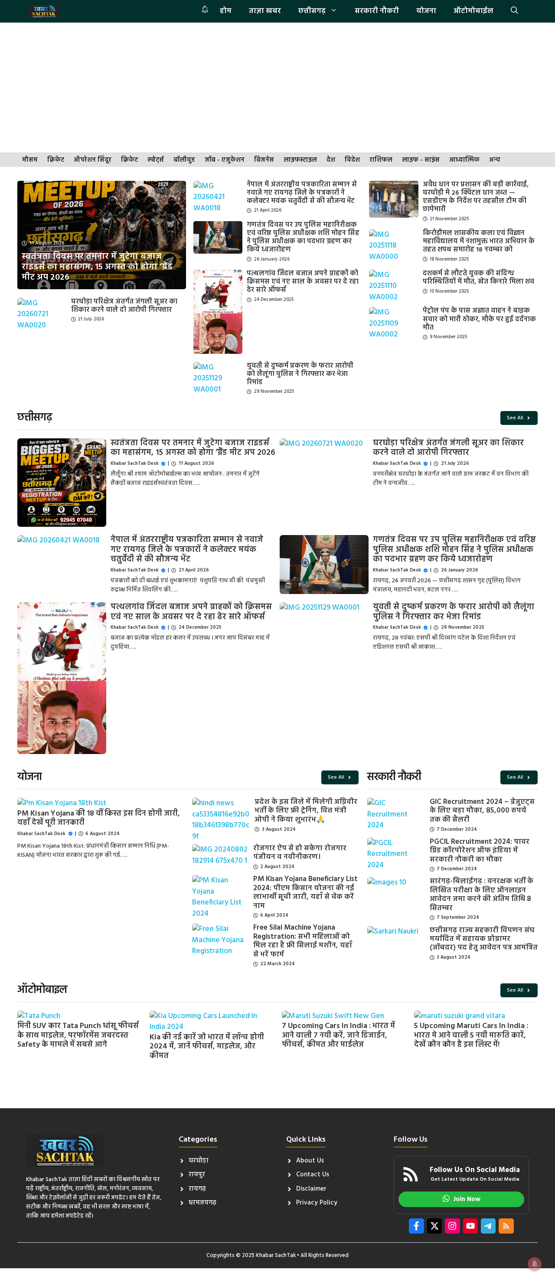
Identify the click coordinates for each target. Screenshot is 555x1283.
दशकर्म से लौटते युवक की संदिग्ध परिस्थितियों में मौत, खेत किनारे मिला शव (478, 277)
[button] (514, 11)
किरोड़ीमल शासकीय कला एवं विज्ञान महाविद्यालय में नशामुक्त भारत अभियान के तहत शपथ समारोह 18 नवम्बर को (479, 241)
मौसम (30, 160)
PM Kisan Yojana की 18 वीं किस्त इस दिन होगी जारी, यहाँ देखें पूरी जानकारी (98, 818)
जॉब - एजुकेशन (225, 160)
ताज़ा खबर (265, 11)
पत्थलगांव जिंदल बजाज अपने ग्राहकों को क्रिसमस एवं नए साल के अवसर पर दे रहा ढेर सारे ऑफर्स (303, 282)
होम (226, 11)
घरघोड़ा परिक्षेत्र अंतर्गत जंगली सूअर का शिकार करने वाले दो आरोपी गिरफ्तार (124, 306)
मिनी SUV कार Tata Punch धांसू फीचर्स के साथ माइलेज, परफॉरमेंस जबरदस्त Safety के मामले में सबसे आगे (78, 1035)
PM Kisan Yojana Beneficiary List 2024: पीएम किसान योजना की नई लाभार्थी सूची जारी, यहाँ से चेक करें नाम (305, 892)
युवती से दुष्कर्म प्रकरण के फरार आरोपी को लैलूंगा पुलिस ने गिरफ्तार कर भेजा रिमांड (300, 374)
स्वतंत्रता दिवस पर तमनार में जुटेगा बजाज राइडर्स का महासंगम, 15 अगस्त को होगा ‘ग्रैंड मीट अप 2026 (193, 448)
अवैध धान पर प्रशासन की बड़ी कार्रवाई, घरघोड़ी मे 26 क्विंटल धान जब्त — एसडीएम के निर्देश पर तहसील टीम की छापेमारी (476, 197)
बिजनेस (264, 160)
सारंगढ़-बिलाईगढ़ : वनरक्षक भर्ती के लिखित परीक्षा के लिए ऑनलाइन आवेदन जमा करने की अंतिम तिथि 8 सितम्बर (481, 894)
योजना (426, 11)
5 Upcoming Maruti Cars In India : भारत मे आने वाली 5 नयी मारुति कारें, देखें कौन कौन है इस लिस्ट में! (471, 1035)
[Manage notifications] (535, 1264)
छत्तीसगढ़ (312, 11)
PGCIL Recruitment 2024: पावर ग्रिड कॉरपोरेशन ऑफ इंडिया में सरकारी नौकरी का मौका (479, 850)
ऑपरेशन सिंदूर (92, 160)
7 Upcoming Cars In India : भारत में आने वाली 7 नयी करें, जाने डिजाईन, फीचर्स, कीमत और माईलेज (338, 1035)
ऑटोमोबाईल (473, 11)
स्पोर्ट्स (155, 160)
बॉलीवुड (184, 160)
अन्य (494, 160)
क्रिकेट (55, 160)
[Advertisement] (277, 87)
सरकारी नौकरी (377, 11)
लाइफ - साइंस (421, 160)
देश (330, 160)
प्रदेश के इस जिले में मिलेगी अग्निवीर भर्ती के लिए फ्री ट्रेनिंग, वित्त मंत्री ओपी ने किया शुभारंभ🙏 (306, 811)
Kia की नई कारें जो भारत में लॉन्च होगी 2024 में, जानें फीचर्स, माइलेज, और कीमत (207, 1046)
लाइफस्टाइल (300, 160)
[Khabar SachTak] (43, 11)
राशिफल (380, 160)
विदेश (352, 160)
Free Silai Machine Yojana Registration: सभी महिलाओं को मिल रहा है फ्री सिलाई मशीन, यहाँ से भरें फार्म (302, 941)
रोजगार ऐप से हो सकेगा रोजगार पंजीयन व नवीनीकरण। (299, 852)
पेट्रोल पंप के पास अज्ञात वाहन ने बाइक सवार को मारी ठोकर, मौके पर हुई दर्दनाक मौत (479, 319)
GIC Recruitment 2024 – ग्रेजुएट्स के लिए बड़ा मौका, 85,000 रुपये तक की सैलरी (482, 811)
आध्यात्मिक (464, 160)
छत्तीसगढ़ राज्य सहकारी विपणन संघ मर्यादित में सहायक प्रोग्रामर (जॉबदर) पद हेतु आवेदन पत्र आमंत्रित (484, 939)
